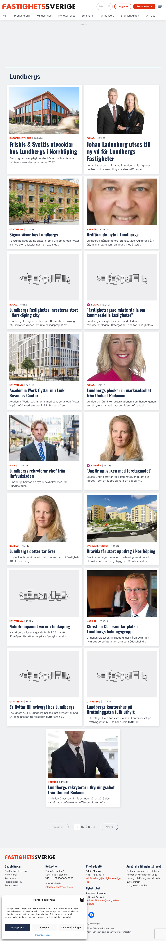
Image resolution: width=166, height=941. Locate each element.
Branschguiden (130, 15)
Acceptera (17, 927)
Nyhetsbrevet (66, 15)
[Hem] (38, 6)
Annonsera (107, 15)
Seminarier (88, 15)
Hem (5, 15)
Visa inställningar (71, 927)
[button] (82, 899)
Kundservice (44, 15)
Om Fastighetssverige (16, 871)
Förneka (44, 927)
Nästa (109, 827)
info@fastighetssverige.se (59, 887)
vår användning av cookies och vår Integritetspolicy (108, 932)
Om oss (150, 15)
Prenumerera (22, 15)
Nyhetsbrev (11, 874)
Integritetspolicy (42, 935)
